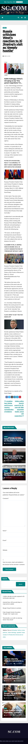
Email (5, 540)
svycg (10, 741)
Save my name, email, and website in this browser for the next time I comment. (14, 563)
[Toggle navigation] (25, 17)
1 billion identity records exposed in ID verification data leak (14, 661)
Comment (6, 498)
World (4, 27)
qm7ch (21, 741)
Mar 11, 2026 (8, 663)
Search (4, 579)
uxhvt (4, 741)
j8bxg (1, 741)
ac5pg (7, 741)
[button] (18, 17)
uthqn (18, 741)
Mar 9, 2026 (8, 715)
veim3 (13, 741)
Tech (5, 656)
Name (5, 530)
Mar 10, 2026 (8, 680)
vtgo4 (16, 741)
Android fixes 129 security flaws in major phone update (13, 678)
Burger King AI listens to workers (12, 608)
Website (5, 550)
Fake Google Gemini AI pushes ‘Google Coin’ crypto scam (13, 712)
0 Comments (18, 663)
